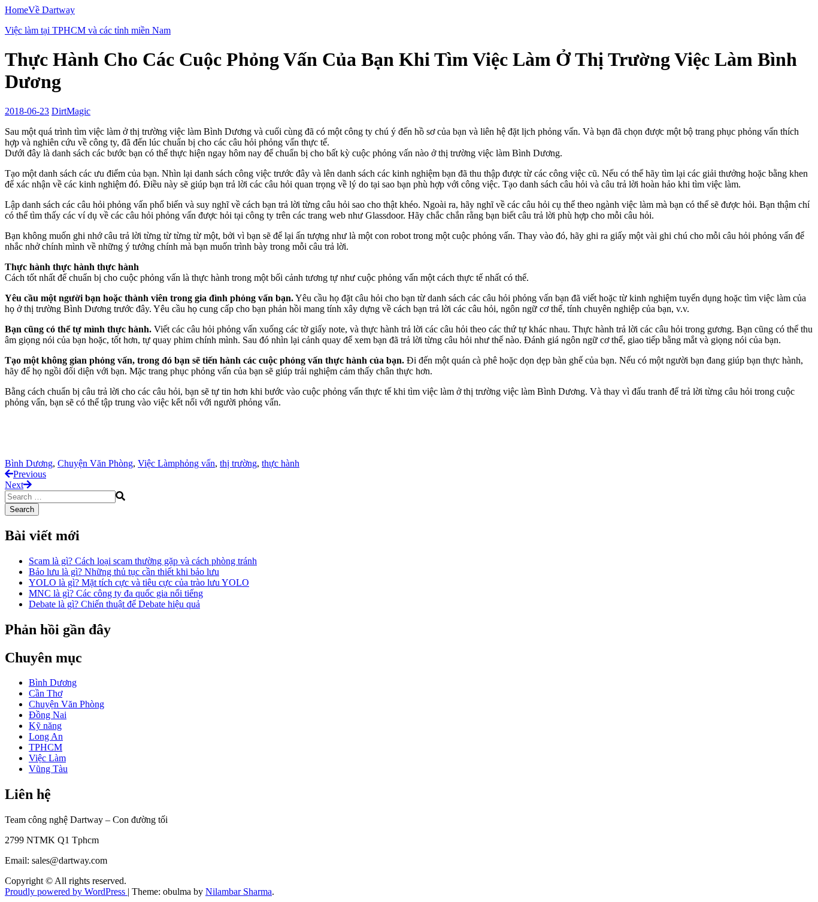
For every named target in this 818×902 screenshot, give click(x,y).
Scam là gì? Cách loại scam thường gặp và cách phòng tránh (143, 561)
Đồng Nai (47, 715)
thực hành (280, 463)
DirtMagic (70, 111)
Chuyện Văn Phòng (95, 463)
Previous (29, 474)
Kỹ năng (45, 726)
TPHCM (45, 747)
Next (14, 485)
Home (16, 10)
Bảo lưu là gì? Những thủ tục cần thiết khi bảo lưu (124, 572)
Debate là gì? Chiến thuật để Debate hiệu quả (114, 604)
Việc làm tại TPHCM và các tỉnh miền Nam (88, 30)
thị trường (238, 463)
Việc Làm (156, 463)
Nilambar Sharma (238, 891)
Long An (46, 736)
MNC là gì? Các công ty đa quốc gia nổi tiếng (116, 593)
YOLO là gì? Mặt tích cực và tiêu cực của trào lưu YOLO (139, 582)
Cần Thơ (45, 693)
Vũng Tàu (48, 769)
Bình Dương (29, 463)
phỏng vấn (195, 463)
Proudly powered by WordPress (66, 891)
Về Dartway (51, 10)
